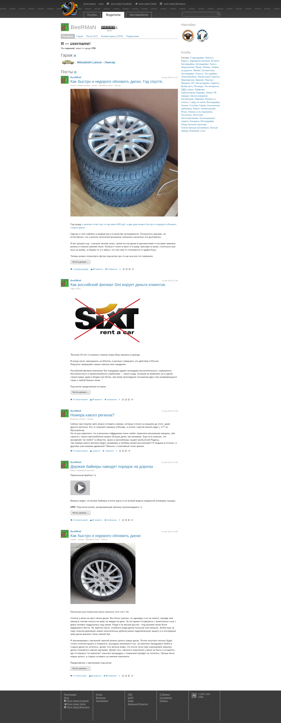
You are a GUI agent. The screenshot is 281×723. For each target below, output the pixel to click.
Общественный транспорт (194, 124)
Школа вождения (199, 96)
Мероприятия (187, 80)
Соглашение (166, 698)
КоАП (130, 698)
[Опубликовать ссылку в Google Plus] (124, 269)
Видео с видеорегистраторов (195, 61)
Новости (209, 58)
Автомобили (139, 15)
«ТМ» (200, 697)
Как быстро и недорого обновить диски (105, 535)
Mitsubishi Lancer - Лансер (96, 62)
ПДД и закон (187, 89)
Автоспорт (198, 115)
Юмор (198, 67)
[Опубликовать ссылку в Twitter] (133, 269)
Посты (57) (92, 36)
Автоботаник (187, 99)
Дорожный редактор (138, 704)
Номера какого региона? (92, 415)
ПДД (130, 694)
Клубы (92, 15)
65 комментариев (80, 451)
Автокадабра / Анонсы (192, 73)
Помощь (164, 701)
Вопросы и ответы (78, 419)
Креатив (199, 80)
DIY (192, 83)
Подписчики (132, 36)
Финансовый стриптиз (208, 77)
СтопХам (193, 105)
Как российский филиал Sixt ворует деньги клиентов (117, 284)
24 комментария (80, 676)
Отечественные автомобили (195, 128)
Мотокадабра (207, 121)
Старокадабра (197, 58)
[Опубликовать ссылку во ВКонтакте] (127, 269)
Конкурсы (194, 121)
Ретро (184, 112)
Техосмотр (186, 115)
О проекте (165, 694)
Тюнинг (184, 105)
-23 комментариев (80, 269)
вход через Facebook (121, 4)
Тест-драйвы (211, 73)
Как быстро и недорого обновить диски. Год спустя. (116, 81)
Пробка (196, 70)
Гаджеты (215, 83)
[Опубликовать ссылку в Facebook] (130, 269)
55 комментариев (80, 520)
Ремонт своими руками (204, 108)
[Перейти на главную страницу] (70, 9)
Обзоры (206, 67)
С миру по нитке (197, 102)
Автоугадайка (202, 83)
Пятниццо (198, 86)
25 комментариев (80, 399)
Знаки (131, 701)
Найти (218, 14)
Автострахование (189, 118)
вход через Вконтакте (174, 4)
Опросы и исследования (200, 112)
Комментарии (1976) (112, 36)
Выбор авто (187, 86)
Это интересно (211, 86)
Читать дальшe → (80, 262)
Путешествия (207, 70)
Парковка (199, 99)
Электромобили (189, 77)
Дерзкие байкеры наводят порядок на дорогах (111, 466)
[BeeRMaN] (65, 27)
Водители (113, 15)
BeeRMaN (83, 27)
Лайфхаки (200, 89)
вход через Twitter (148, 4)
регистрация (90, 3)
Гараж (79, 36)
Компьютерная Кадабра (193, 92)
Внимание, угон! (197, 131)
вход (101, 3)
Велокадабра (213, 102)
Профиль (67, 36)
